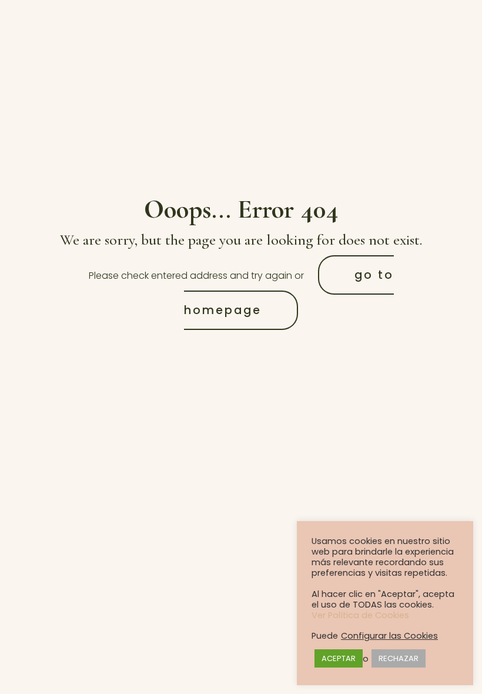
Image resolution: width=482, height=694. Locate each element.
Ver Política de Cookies (360, 615)
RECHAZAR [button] (399, 658)
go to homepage (289, 292)
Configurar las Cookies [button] (389, 635)
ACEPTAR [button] (339, 658)
